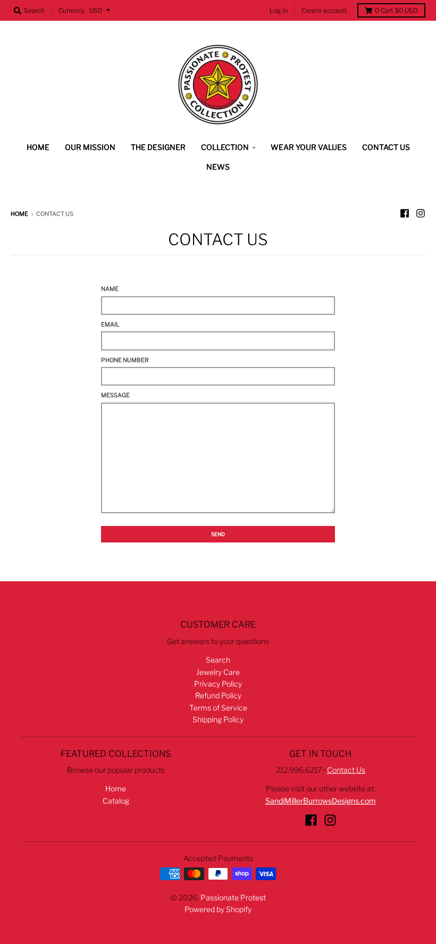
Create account (324, 10)
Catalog (116, 800)
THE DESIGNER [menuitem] (158, 147)
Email (110, 324)
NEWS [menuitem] (218, 166)
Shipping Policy (218, 719)
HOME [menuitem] (38, 147)
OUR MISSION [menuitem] (90, 147)
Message (115, 395)
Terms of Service (218, 707)
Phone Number (125, 360)
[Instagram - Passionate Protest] (420, 213)
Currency (71, 10)
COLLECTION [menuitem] (225, 147)
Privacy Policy (218, 683)
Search (218, 659)
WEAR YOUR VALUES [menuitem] (309, 147)
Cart (396, 10)
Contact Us (346, 769)
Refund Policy (218, 695)
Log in (279, 10)
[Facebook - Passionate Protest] (404, 213)
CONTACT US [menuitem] (386, 147)
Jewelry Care (218, 671)
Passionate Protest (233, 897)
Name (110, 289)
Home (19, 214)
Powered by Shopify (218, 909)
